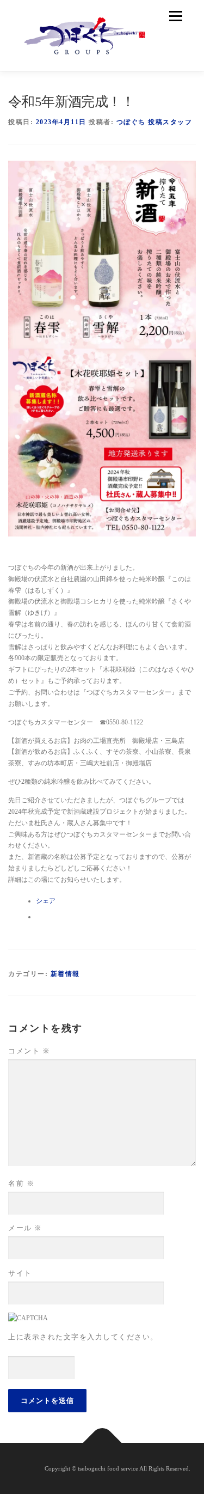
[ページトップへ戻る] (102, 1442)
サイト (20, 1273)
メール (25, 1228)
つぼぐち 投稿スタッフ (154, 122)
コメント (29, 1051)
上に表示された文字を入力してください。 (83, 1337)
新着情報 (65, 974)
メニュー (175, 16)
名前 (21, 1183)
